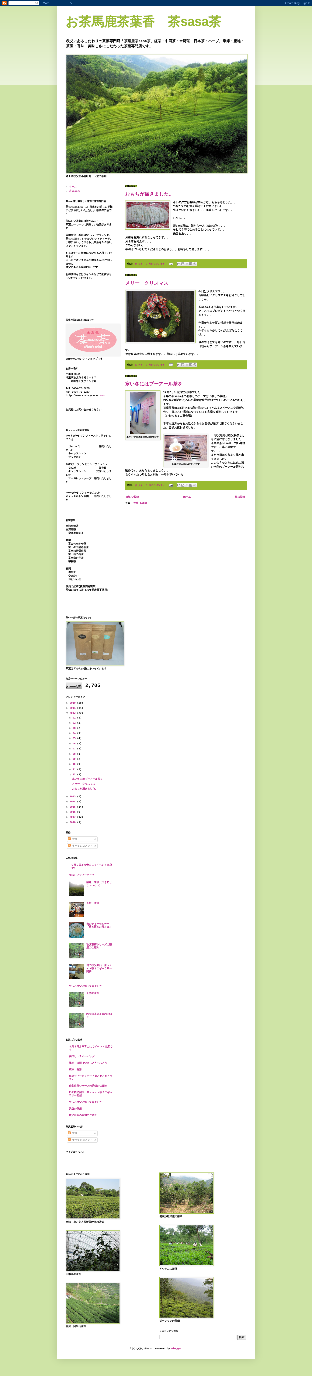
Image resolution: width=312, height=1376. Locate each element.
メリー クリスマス (147, 283)
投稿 (74, 839)
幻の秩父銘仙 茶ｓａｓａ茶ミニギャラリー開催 (99, 968)
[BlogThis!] (183, 264)
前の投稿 (240, 497)
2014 (73, 801)
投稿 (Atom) (141, 503)
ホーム (187, 497)
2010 (73, 703)
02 (75, 722)
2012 (73, 713)
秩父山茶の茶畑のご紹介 (83, 1115)
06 (75, 743)
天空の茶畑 (92, 993)
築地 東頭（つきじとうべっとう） (99, 884)
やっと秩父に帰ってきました (85, 986)
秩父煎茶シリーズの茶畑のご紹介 (88, 1085)
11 (75, 769)
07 (75, 748)
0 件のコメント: (156, 264)
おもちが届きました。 (149, 194)
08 (75, 754)
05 (75, 738)
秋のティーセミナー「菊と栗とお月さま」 (99, 925)
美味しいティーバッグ (81, 875)
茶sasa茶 (74, 191)
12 (75, 774)
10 (75, 764)
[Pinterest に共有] (195, 264)
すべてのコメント (82, 845)
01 (75, 717)
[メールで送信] (179, 264)
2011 (73, 708)
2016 (73, 812)
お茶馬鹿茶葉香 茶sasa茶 (143, 21)
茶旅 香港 (92, 903)
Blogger (176, 1348)
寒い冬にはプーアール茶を (154, 383)
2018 (73, 822)
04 (75, 733)
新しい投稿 (132, 497)
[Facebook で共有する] (191, 264)
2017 (73, 817)
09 (75, 759)
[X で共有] (187, 264)
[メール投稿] (171, 264)
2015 (73, 807)
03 (75, 728)
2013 (73, 796)
